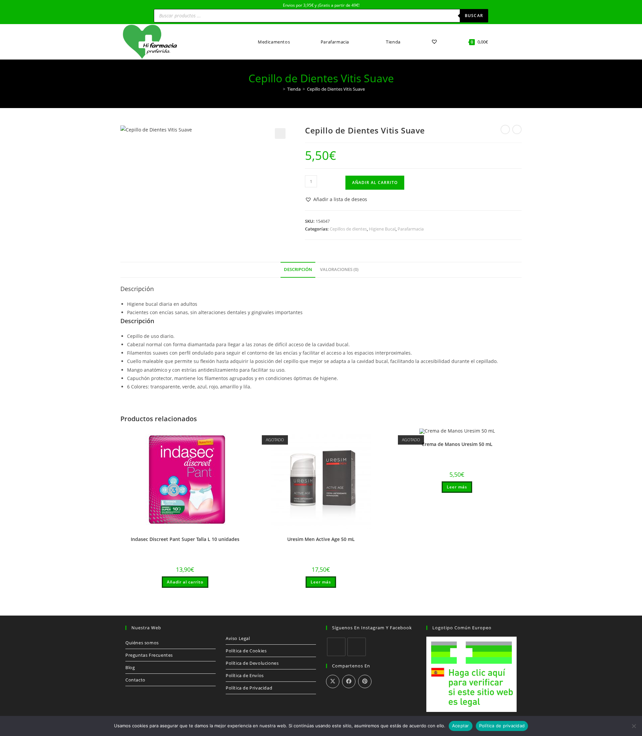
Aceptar (460, 725)
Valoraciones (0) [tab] (339, 269)
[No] (633, 726)
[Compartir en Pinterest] (364, 681)
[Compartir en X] (332, 681)
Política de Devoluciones (252, 663)
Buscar (474, 15)
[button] (280, 133)
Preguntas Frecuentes (149, 655)
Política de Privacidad (249, 688)
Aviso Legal (238, 638)
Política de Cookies (246, 651)
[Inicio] (279, 89)
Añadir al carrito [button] (185, 582)
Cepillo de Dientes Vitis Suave (336, 89)
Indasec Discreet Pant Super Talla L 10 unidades (185, 539)
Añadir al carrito (375, 182)
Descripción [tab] (298, 269)
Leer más (321, 582)
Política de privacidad (502, 725)
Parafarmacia (411, 229)
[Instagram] (356, 647)
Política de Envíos (245, 675)
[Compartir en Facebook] (348, 681)
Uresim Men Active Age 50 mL (321, 539)
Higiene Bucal (382, 229)
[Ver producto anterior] (505, 129)
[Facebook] (336, 647)
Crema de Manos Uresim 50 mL (457, 444)
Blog (130, 667)
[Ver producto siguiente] (517, 129)
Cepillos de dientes (348, 229)
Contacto (135, 680)
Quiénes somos (142, 643)
